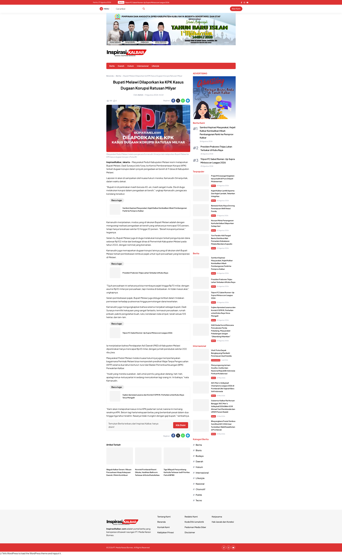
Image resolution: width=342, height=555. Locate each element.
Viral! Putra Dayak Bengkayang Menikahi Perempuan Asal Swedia (221, 353)
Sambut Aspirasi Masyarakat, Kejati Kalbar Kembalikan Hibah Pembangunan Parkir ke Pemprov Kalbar (222, 263)
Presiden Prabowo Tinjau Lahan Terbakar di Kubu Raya (145, 273)
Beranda (161, 521)
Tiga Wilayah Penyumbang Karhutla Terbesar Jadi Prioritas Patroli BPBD (177, 472)
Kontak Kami (163, 527)
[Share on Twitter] (178, 101)
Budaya (199, 456)
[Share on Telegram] (188, 101)
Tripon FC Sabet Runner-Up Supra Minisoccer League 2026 (147, 333)
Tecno (199, 500)
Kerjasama (217, 516)
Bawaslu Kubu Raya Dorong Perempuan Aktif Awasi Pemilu (223, 208)
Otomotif (200, 489)
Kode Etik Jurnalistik (194, 521)
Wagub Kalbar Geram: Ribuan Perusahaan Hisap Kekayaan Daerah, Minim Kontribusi (118, 472)
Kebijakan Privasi (165, 532)
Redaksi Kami (191, 516)
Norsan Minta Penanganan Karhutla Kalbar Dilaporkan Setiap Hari (222, 223)
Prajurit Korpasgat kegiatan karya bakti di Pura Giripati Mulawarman (222, 179)
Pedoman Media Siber (195, 527)
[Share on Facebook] (173, 101)
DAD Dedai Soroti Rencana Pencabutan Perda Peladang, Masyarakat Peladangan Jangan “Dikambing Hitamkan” (158, 2)
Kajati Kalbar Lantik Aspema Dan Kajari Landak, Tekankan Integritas (223, 193)
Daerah (121, 66)
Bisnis (199, 450)
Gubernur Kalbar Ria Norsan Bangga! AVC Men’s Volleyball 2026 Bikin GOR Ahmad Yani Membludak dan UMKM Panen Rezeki (223, 406)
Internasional (142, 66)
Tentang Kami (164, 516)
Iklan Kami (236, 8)
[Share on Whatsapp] (183, 101)
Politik (199, 494)
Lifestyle (155, 66)
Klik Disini (180, 425)
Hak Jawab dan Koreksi (223, 521)
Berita (112, 66)
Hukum (130, 66)
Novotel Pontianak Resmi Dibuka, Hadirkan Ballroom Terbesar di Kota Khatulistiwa (147, 472)
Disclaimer (190, 532)
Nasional (200, 483)
